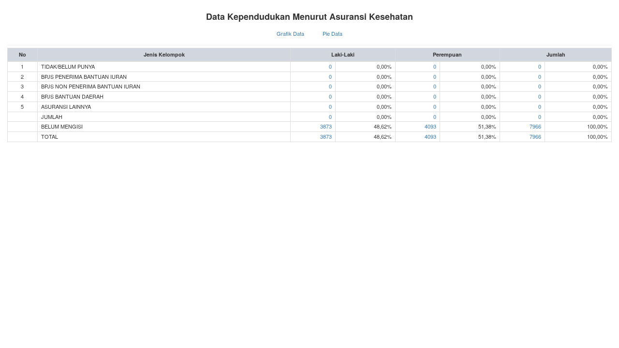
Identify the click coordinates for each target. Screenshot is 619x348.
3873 (326, 126)
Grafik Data (290, 33)
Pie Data (332, 33)
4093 (430, 126)
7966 (535, 126)
